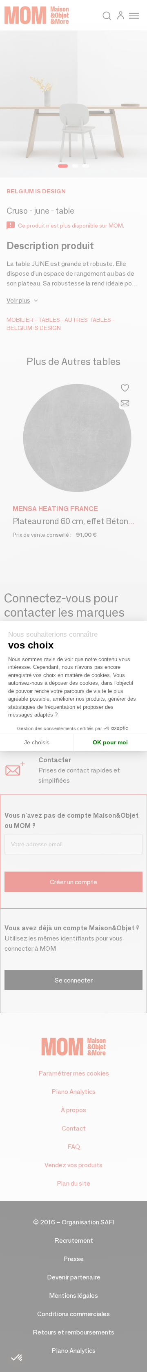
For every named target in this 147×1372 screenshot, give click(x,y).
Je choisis (36, 742)
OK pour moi (110, 742)
